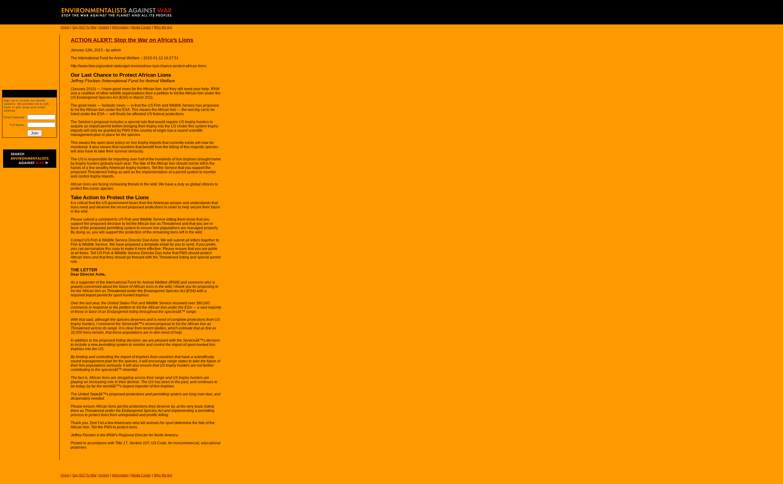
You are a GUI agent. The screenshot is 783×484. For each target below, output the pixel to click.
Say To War (84, 27)
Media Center (141, 27)
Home (65, 27)
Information (120, 27)
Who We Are (163, 27)
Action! (104, 27)
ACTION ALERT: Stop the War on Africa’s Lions (132, 40)
